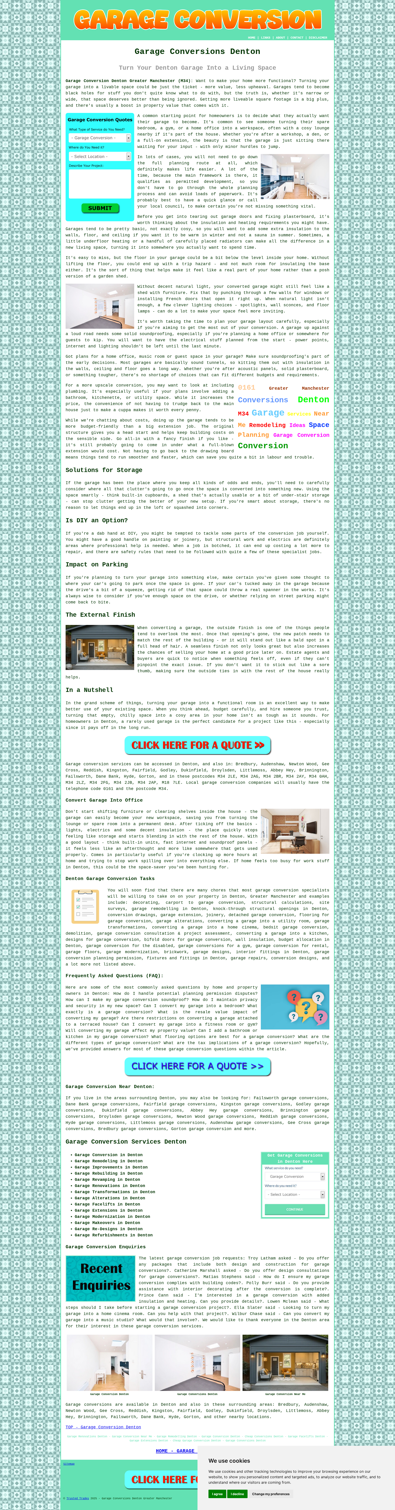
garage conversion (210, 1129)
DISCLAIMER (318, 38)
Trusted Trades (78, 1498)
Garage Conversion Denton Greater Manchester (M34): (129, 81)
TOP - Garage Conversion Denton (103, 1427)
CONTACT (297, 38)
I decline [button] (237, 1494)
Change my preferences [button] (271, 1494)
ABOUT (280, 38)
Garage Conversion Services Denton (126, 1142)
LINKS (265, 38)
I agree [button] (217, 1494)
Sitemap (69, 1464)
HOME (251, 38)
